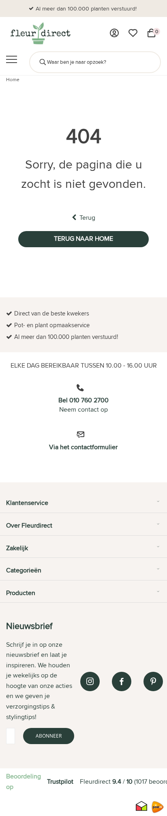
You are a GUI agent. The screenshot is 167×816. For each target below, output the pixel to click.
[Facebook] (121, 681)
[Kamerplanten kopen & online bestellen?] (40, 33)
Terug (87, 217)
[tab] (83, 505)
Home (12, 79)
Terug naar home (83, 238)
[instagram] (90, 681)
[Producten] (114, 33)
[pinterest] (153, 681)
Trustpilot (60, 781)
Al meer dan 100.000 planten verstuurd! (86, 8)
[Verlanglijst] (133, 33)
